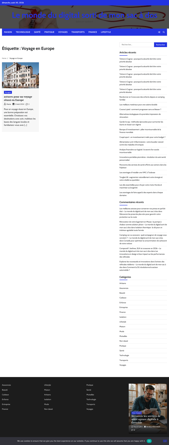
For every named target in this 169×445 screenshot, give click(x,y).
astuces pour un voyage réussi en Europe (18, 98)
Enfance (122, 302)
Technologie (23, 32)
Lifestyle (106, 32)
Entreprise (123, 307)
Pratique (49, 32)
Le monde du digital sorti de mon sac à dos (84, 15)
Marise (8, 104)
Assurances (123, 288)
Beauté (122, 293)
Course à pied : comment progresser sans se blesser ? (140, 109)
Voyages (62, 32)
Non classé (123, 341)
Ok (149, 441)
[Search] (164, 32)
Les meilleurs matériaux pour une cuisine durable (138, 104)
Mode (121, 331)
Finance (92, 32)
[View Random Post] (159, 32)
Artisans (122, 283)
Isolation (122, 317)
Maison (8, 32)
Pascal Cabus (138, 427)
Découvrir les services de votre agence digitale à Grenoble (145, 419)
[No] (165, 441)
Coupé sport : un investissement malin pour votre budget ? (142, 137)
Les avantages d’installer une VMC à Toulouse (137, 172)
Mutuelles (123, 336)
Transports (77, 32)
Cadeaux (122, 297)
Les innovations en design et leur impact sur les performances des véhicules (142, 254)
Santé (37, 32)
